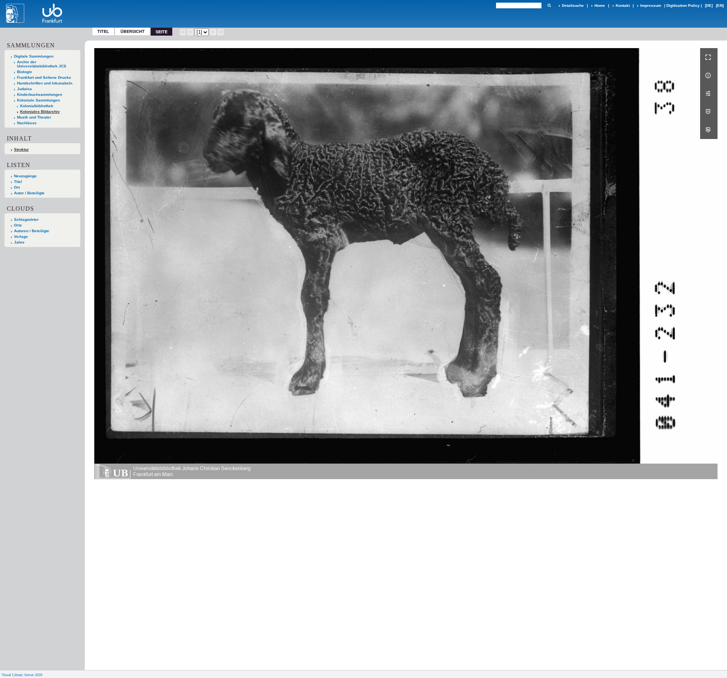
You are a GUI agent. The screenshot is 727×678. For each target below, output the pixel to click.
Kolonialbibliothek (36, 106)
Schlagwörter (26, 219)
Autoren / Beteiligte (31, 231)
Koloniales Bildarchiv (40, 111)
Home (599, 5)
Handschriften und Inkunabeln (44, 83)
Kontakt (623, 5)
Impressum (650, 5)
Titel (103, 31)
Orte (18, 225)
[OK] (549, 5)
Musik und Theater (34, 117)
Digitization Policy (683, 5)
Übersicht (132, 31)
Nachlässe (27, 123)
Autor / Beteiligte (29, 193)
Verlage (21, 236)
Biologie (24, 72)
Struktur (21, 149)
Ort (17, 187)
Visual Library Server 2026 (22, 675)
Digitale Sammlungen (33, 56)
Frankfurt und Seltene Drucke (44, 77)
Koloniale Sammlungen (38, 100)
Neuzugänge (25, 176)
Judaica (24, 89)
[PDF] (709, 112)
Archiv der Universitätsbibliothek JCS (41, 64)
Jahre (19, 242)
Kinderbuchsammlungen (39, 94)
